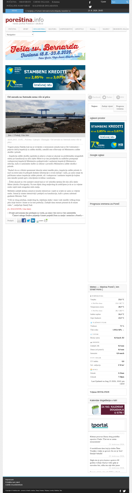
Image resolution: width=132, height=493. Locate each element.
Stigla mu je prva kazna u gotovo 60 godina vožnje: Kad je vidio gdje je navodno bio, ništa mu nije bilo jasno (105, 456)
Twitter (90, 6)
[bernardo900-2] (45, 50)
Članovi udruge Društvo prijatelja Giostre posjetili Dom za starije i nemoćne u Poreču (47, 215)
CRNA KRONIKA (39, 29)
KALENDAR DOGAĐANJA (45, 6)
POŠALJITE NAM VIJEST (18, 6)
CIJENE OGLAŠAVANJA (14, 485)
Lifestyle (36, 140)
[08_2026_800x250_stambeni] (45, 77)
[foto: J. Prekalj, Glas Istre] (45, 116)
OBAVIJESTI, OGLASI (119, 29)
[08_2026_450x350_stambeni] (107, 136)
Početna (28, 140)
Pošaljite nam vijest (12, 482)
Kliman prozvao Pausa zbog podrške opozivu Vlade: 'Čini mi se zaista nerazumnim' (105, 433)
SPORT (25, 29)
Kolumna (56, 2)
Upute (103, 2)
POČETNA (11, 2)
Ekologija (45, 140)
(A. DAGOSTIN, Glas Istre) (19, 209)
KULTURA (52, 29)
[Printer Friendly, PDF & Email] (45, 220)
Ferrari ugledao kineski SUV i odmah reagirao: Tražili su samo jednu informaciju (105, 468)
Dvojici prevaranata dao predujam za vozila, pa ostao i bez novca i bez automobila (42, 213)
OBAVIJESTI (25, 2)
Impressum (9, 479)
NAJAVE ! (106, 29)
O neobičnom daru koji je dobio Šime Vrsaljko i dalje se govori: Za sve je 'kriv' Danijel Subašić (106, 444)
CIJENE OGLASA (41, 2)
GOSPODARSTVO (65, 29)
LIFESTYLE (79, 29)
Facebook (89, 2)
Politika (93, 29)
